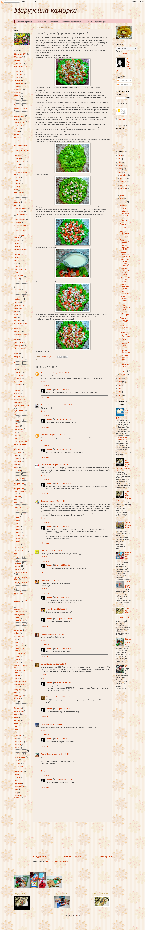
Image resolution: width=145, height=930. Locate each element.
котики (16, 339)
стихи (16, 693)
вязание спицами (20, 145)
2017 (120, 169)
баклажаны (18, 74)
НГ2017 (17, 438)
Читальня (41, 21)
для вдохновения (20, 214)
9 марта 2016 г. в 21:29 (63, 683)
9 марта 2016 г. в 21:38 (63, 738)
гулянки (17, 186)
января (123, 374)
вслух (16, 128)
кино (15, 317)
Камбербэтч (18, 299)
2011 (120, 388)
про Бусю (17, 563)
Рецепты (54, 21)
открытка (17, 474)
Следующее (39, 856)
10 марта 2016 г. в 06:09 (63, 619)
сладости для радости (19, 649)
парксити (17, 497)
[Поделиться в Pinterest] (66, 357)
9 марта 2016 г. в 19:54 (63, 389)
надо (16, 423)
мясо (16, 417)
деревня (17, 202)
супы (16, 702)
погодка (17, 529)
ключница (17, 320)
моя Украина (18, 403)
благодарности (19, 83)
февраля (123, 371)
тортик (16, 717)
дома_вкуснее (19, 219)
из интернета (19, 276)
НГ (15, 432)
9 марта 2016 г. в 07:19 (61, 373)
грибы (16, 180)
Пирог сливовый (124, 241)
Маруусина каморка (45, 11)
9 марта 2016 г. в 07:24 (65, 405)
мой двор (17, 393)
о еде (16, 455)
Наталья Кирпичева (48, 405)
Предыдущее (105, 856)
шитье (16, 780)
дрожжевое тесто (20, 225)
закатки (17, 254)
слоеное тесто (19, 653)
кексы (16, 314)
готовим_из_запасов (21, 167)
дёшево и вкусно (20, 208)
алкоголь (17, 71)
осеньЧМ (17, 471)
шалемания (18, 771)
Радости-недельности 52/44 (125, 247)
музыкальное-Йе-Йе (21, 406)
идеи (16, 272)
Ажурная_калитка (20, 66)
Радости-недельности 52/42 (125, 320)
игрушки (17, 266)
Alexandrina (45, 664)
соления (17, 659)
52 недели (18, 57)
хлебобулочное (20, 751)
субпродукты (19, 696)
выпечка (17, 134)
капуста (17, 302)
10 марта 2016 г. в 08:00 (60, 754)
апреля (123, 202)
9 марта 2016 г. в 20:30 (58, 664)
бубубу (17, 99)
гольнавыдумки (19, 161)
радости (17, 597)
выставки (17, 137)
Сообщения (123, 80)
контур (16, 328)
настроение (18, 429)
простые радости (20, 572)
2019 (120, 162)
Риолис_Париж (19, 621)
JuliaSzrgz (44, 435)
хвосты (16, 748)
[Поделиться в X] (62, 357)
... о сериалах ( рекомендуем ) (121, 438)
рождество (18, 630)
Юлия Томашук (46, 373)
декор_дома (18, 193)
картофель (18, 308)
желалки (17, 240)
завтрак (17, 246)
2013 (120, 385)
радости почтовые (20, 605)
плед (16, 523)
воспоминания (19, 122)
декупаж (17, 196)
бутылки (17, 105)
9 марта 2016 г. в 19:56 (63, 483)
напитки (17, 426)
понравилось (19, 541)
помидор (17, 538)
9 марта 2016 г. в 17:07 (54, 580)
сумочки (17, 699)
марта (122, 205)
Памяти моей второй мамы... (125, 279)
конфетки (17, 331)
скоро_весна (18, 645)
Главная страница (25, 21)
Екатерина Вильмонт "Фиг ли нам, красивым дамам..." (125, 336)
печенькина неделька (18, 507)
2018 (120, 165)
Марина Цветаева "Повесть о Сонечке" (125, 234)
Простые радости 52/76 (128, 524)
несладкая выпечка (21, 444)
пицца (16, 517)
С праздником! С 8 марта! (125, 314)
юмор (16, 789)
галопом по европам (21, 150)
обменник (17, 461)
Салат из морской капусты (124, 327)
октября (123, 182)
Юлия (43, 550)
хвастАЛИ (18, 742)
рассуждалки (19, 615)
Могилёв (17, 390)
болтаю (17, 96)
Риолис (17, 618)
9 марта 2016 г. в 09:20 (57, 435)
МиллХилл (18, 384)
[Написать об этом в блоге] (60, 357)
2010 (120, 392)
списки (16, 678)
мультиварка (18, 411)
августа (123, 188)
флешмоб (17, 735)
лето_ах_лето (19, 360)
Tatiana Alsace (46, 754)
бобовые (17, 93)
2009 (120, 395)
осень (16, 468)
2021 (120, 155)
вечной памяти (19, 116)
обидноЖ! (17, 458)
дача (16, 190)
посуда (16, 544)
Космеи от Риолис (20, 334)
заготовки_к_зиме (20, 249)
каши (16, 311)
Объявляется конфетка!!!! (128, 641)
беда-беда (18, 80)
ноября (123, 178)
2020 (120, 159)
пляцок (16, 526)
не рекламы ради (20, 441)
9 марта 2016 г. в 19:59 (63, 565)
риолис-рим (18, 627)
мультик (17, 414)
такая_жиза (18, 711)
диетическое (18, 211)
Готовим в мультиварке (95, 21)
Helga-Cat (44, 501)
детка (16, 205)
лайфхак (17, 357)
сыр (15, 705)
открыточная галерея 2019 (19, 488)
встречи (17, 131)
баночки (17, 77)
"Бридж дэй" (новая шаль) (124, 345)
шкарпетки (18, 783)
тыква (16, 723)
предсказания (19, 560)
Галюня (49, 389)
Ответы (46, 386)
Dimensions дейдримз (18, 796)
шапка (16, 774)
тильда (16, 714)
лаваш (16, 354)
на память (17, 420)
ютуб (16, 792)
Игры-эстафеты (20, 269)
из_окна (17, 279)
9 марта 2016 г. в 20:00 (63, 648)
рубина (16, 633)
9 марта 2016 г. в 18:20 (56, 634)
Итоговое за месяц (21, 285)
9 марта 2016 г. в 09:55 (57, 501)
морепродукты (19, 399)
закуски (17, 257)
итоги (16, 282)
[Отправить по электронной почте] (58, 357)
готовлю (17, 177)
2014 (120, 382)
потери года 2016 (20, 547)
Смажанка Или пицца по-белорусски (125, 254)
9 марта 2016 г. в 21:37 (54, 724)
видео (16, 119)
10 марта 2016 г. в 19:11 (63, 709)
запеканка (17, 260)
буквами (17, 102)
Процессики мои (20, 587)
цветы (16, 760)
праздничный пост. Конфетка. (128, 556)
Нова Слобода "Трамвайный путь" (125, 364)
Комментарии (124, 84)
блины (16, 86)
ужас (16, 726)
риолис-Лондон (19, 624)
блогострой (18, 89)
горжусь (17, 164)
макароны (17, 372)
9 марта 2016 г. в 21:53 (59, 609)
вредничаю (18, 125)
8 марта (17, 60)
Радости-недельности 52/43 (125, 286)
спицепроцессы (20, 681)
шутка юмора (19, 786)
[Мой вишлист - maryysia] (121, 114)
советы (16, 656)
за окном (17, 243)
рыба (16, 639)
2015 (120, 378)
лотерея (17, 366)
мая (122, 198)
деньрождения (19, 199)
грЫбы (127, 666)
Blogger (76, 915)
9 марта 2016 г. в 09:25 (60, 465)
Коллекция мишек (20, 323)
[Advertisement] (72, 838)
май (15, 369)
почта (16, 554)
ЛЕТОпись (18, 363)
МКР (16, 387)
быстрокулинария (20, 108)
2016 (120, 172)
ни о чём (17, 449)
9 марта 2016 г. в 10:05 (54, 550)
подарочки (18, 532)
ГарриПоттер (18, 155)
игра (15, 263)
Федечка (44, 634)
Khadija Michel (46, 465)
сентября (124, 185)
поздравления (19, 535)
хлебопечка (18, 754)
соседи (16, 662)
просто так (18, 569)
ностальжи (18, 452)
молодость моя (19, 396)
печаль (16, 503)
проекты (17, 566)
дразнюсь (17, 222)
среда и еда (18, 690)
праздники (18, 557)
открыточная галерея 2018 (19, 483)
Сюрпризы (18, 708)
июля (122, 192)
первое (16, 500)
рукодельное (19, 636)
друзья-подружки (20, 230)
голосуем (17, 158)
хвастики (17, 745)
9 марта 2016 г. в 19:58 (63, 526)
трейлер (17, 720)
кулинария (46, 360)
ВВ (15, 113)
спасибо (17, 675)
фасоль (17, 732)
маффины (17, 378)
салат (52, 360)
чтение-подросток (20, 766)
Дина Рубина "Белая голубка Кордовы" (124, 262)
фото (16, 739)
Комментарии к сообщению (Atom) (58, 861)
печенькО (17, 511)
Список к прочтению (71, 21)
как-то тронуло (19, 293)
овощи (16, 465)
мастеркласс (19, 375)
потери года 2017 (20, 551)
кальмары (17, 296)
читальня (17, 763)
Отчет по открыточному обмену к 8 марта (125, 271)
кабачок (17, 290)
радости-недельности (19, 611)
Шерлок (17, 777)
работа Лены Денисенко (19, 593)
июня (122, 195)
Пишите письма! (123, 220)
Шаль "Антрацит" (125, 292)
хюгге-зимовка (19, 757)
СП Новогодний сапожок (19, 671)
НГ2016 (17, 435)
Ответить (44, 381)
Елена (43, 724)
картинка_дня (19, 305)
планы (16, 520)
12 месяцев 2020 (20, 54)
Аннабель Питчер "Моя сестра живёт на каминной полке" (125, 354)
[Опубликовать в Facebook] (64, 357)
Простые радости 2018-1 (128, 584)
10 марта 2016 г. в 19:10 (63, 779)
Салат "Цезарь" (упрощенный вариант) (125, 306)
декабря (123, 175)
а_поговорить (19, 63)
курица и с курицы (21, 349)
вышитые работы (20, 140)
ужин (16, 729)
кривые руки (18, 343)
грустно (17, 183)
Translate (123, 53)
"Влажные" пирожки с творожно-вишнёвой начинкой (124, 211)
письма (16, 514)
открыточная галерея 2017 (19, 478)
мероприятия (19, 381)
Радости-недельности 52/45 (125, 226)
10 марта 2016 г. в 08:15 (64, 697)
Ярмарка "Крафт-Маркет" (123, 298)
